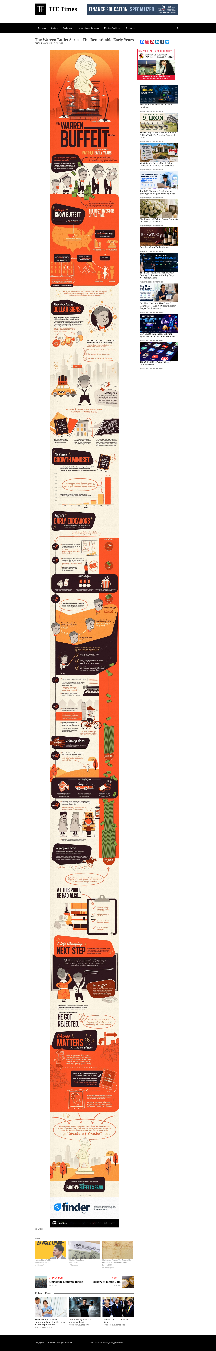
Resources (130, 28)
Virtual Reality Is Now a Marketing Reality (80, 1320)
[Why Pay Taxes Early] (84, 1250)
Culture (54, 28)
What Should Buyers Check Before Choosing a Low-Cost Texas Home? (157, 164)
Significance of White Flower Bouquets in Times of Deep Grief (159, 220)
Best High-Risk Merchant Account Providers (156, 106)
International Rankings (89, 28)
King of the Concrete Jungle (66, 1282)
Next (116, 1278)
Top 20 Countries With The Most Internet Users (155, 363)
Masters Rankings (112, 28)
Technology (68, 28)
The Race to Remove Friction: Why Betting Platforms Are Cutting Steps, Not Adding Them (157, 275)
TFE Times (59, 43)
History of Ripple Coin (107, 1282)
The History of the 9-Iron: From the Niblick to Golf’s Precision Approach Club (158, 135)
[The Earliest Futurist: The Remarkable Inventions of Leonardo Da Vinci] (117, 1250)
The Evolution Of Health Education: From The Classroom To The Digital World (50, 1322)
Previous (56, 1277)
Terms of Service (96, 1343)
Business (42, 28)
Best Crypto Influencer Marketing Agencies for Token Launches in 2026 (158, 335)
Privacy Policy (108, 1343)
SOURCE (39, 1229)
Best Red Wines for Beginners (154, 247)
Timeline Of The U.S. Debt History (115, 1320)
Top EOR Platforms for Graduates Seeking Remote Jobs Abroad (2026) (157, 192)
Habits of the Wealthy (43, 1260)
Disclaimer (119, 1343)
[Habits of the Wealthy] (50, 1250)
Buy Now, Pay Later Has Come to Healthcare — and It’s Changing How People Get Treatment (158, 306)
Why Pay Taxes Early (76, 1260)
